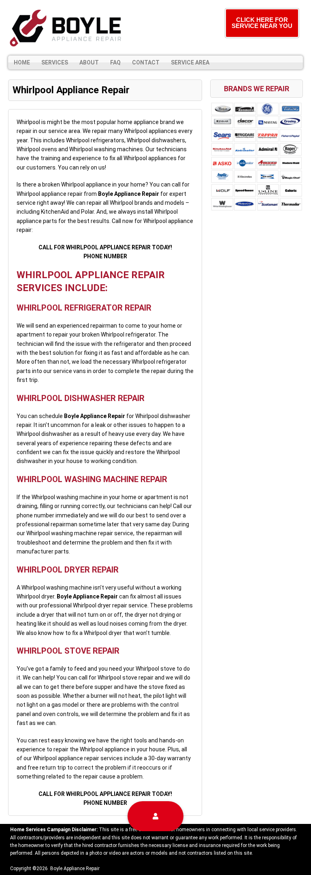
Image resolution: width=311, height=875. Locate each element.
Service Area (190, 62)
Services (54, 62)
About (89, 62)
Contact (146, 62)
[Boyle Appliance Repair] (67, 27)
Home (22, 62)
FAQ (115, 62)
